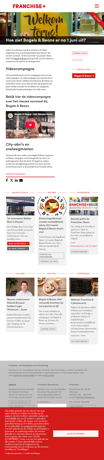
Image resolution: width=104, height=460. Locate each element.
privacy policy (48, 375)
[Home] (29, 6)
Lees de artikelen (18, 402)
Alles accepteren (76, 434)
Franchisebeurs (79, 251)
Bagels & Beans (20, 58)
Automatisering (80, 341)
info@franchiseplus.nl (85, 397)
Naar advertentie (17, 243)
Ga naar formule (17, 248)
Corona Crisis (80, 53)
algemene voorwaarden (24, 375)
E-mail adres (43, 401)
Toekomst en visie (48, 261)
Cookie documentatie (13, 453)
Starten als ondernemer (46, 255)
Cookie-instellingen (32, 453)
